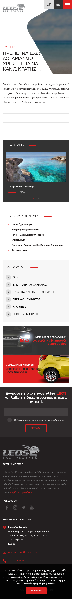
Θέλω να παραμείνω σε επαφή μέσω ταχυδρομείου (39, 420)
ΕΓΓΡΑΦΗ (36, 428)
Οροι (15, 277)
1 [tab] (34, 198)
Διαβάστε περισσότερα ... (22, 492)
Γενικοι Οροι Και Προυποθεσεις (28, 235)
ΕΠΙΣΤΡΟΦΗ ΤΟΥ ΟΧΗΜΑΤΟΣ (30, 285)
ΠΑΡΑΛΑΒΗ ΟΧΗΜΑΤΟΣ (26, 299)
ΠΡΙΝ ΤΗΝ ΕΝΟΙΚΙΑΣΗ (25, 314)
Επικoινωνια (18, 240)
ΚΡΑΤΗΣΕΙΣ (19, 307)
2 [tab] (38, 198)
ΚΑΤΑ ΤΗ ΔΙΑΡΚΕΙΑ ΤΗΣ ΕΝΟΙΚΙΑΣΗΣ (34, 292)
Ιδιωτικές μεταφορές (22, 224)
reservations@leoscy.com (22, 552)
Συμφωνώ (36, 590)
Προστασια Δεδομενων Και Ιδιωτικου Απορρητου (37, 245)
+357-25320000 (16, 561)
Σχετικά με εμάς (20, 250)
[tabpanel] (36, 173)
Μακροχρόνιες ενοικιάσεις (25, 230)
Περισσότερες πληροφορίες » (38, 583)
